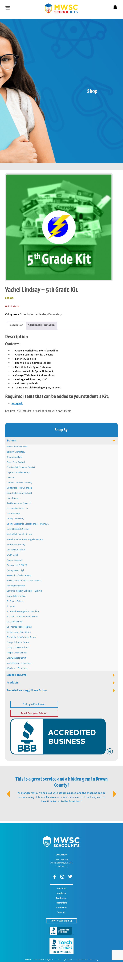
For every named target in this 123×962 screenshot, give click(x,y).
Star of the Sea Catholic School (21, 637)
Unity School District (16, 658)
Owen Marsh (13, 555)
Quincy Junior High (16, 570)
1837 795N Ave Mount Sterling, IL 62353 (61, 861)
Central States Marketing (88, 959)
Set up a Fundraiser (34, 704)
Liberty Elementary (15, 519)
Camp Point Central (16, 462)
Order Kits (61, 912)
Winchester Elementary (17, 668)
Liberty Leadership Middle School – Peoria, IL (28, 524)
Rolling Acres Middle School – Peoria (24, 581)
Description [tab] (16, 325)
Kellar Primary (13, 514)
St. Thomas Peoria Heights (19, 627)
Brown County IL (14, 457)
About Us (61, 888)
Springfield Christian (16, 596)
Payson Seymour (14, 560)
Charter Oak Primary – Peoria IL (21, 467)
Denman (10, 478)
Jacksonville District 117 (17, 508)
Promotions (61, 903)
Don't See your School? (34, 713)
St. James (11, 606)
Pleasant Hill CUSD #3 (17, 565)
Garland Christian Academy (19, 483)
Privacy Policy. (65, 959)
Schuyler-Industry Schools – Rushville (24, 591)
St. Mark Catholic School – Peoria (22, 617)
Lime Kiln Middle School (18, 529)
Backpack (17, 403)
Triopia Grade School (17, 653)
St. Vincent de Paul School (19, 632)
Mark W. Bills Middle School (19, 534)
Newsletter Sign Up (61, 921)
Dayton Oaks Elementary (18, 472)
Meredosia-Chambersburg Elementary (25, 539)
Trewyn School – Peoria (18, 642)
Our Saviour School (16, 550)
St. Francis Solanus (15, 601)
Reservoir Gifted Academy (19, 575)
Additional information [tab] (41, 325)
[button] (7, 790)
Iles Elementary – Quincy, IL (19, 503)
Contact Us (61, 907)
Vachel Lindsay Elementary (19, 663)
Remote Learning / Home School (27, 690)
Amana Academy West (17, 447)
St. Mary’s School (15, 622)
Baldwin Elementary (16, 452)
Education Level (17, 675)
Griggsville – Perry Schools (19, 488)
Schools (12, 440)
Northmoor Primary (16, 545)
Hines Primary (13, 498)
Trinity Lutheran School (18, 647)
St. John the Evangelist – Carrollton (23, 611)
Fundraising (61, 898)
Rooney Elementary (16, 586)
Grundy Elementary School (19, 493)
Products (12, 682)
